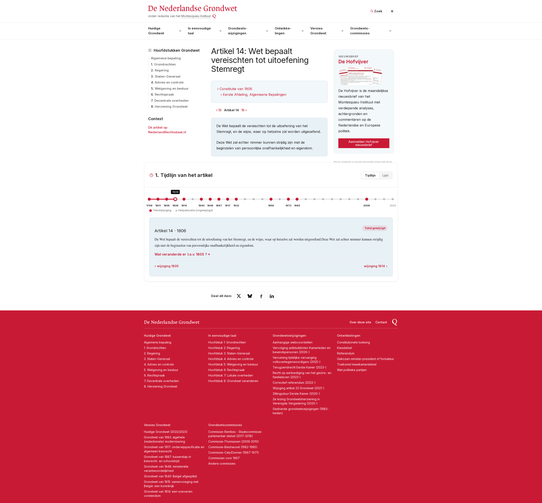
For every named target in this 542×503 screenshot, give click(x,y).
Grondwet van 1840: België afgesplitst (170, 476)
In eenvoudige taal (199, 30)
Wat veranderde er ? (181, 254)
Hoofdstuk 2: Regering (224, 348)
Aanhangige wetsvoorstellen (292, 342)
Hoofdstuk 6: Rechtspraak (226, 370)
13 (219, 110)
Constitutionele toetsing (353, 342)
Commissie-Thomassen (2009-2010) (233, 441)
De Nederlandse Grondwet (192, 8)
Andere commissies (221, 463)
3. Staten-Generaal (157, 359)
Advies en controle (169, 82)
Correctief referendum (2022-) (294, 382)
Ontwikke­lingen (283, 30)
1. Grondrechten (155, 348)
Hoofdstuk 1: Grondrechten (227, 342)
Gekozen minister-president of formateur (365, 359)
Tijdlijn (370, 175)
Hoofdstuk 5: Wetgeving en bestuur (233, 364)
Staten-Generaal (167, 76)
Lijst (385, 175)
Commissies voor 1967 (224, 458)
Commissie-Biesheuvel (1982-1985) (232, 447)
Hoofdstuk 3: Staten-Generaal (229, 353)
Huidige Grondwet (156, 30)
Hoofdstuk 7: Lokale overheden (230, 375)
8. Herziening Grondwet (160, 386)
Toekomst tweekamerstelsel (356, 364)
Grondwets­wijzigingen (237, 30)
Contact (381, 322)
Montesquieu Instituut (196, 16)
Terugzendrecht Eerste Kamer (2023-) (299, 367)
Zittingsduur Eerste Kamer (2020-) (296, 393)
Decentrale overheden (171, 101)
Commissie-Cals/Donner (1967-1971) (233, 452)
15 (243, 110)
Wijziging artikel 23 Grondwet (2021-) (298, 388)
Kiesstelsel (344, 348)
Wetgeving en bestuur (172, 88)
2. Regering (152, 353)
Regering (162, 70)
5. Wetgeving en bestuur (161, 370)
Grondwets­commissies (360, 30)
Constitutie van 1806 (236, 89)
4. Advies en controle (159, 364)
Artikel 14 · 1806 (170, 230)
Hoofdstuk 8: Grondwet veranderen (233, 381)
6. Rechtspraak (154, 375)
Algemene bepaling (166, 58)
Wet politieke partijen (352, 370)
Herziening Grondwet (171, 106)
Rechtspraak (164, 94)
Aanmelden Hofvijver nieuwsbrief (363, 143)
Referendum (345, 353)
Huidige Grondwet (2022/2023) (166, 432)
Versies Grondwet (318, 30)
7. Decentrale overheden (161, 381)
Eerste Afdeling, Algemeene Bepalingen (254, 94)
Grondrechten (165, 64)
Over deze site (360, 322)
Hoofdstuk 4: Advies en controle (231, 359)
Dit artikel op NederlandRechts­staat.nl (167, 129)
